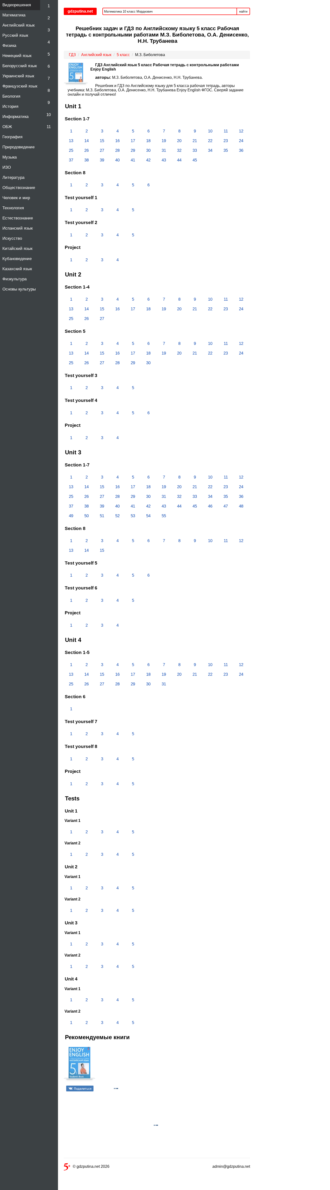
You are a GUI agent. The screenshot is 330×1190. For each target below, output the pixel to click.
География (12, 137)
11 (49, 126)
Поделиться (83, 1088)
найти (243, 11)
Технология (13, 208)
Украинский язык (18, 76)
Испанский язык (17, 228)
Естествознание (17, 218)
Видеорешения (16, 5)
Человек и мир (16, 198)
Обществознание (18, 187)
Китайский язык (17, 248)
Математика (13, 15)
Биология (11, 96)
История (10, 106)
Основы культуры (19, 289)
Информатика (15, 116)
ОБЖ (7, 126)
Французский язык (19, 86)
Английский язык (18, 25)
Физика (9, 45)
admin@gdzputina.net (231, 1166)
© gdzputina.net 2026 (91, 1166)
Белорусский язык (19, 66)
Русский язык (15, 35)
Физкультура (14, 279)
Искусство (12, 238)
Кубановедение (17, 258)
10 (48, 114)
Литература (13, 177)
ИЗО (6, 167)
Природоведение (18, 147)
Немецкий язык (16, 55)
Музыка (9, 157)
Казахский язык (17, 269)
